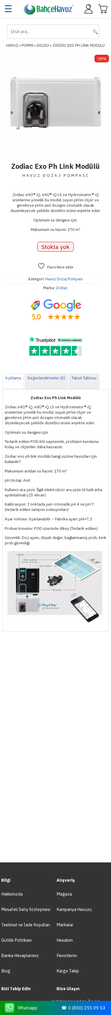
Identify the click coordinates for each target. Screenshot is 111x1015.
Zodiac (62, 287)
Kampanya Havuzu (74, 909)
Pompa (27, 45)
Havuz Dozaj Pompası (64, 278)
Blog (5, 971)
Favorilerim (67, 955)
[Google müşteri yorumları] (56, 310)
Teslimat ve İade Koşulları (25, 924)
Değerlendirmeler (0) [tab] (46, 378)
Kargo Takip (68, 971)
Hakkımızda (12, 894)
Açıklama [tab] (13, 378)
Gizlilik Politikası (16, 940)
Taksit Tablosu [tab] (84, 378)
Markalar (65, 924)
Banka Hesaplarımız (20, 955)
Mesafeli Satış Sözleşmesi (25, 909)
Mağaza (64, 894)
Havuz (12, 45)
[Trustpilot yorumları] (56, 346)
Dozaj (43, 45)
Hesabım (65, 940)
